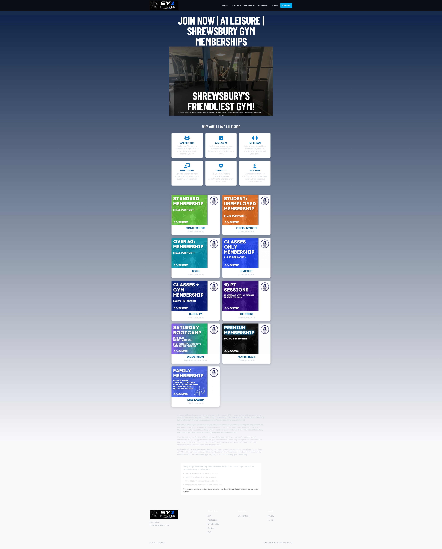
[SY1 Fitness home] (164, 5)
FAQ (209, 532)
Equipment (236, 5)
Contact (274, 5)
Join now (286, 5)
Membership (249, 5)
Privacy (271, 516)
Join (209, 516)
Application (262, 5)
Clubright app (244, 516)
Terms (270, 520)
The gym (224, 5)
